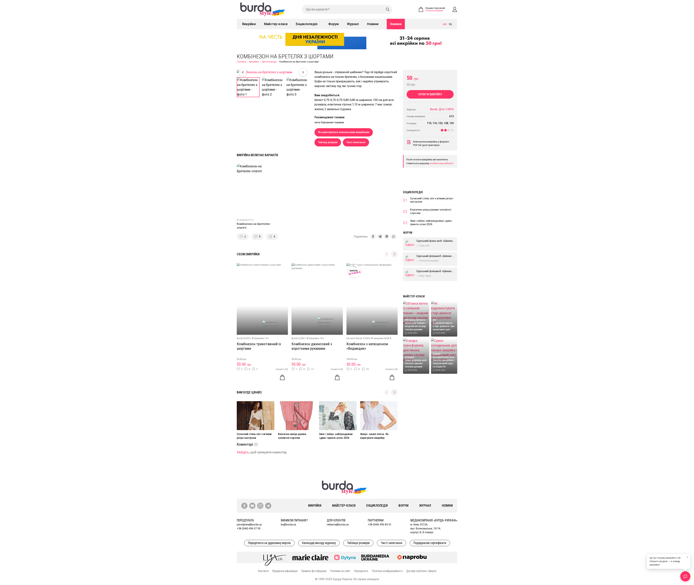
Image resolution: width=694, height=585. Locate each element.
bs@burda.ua (288, 524)
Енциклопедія (306, 24)
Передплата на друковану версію (269, 543)
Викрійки (249, 24)
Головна (241, 61)
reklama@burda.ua (338, 524)
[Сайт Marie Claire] (310, 557)
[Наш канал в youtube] (252, 506)
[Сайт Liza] (275, 557)
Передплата (361, 571)
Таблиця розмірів (358, 543)
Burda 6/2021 (244, 338)
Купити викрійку (430, 94)
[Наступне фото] (303, 72)
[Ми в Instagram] (260, 506)
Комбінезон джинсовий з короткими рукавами (312, 346)
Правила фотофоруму (314, 571)
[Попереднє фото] (243, 72)
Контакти (263, 571)
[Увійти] (454, 9)
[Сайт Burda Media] (375, 557)
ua (444, 24)
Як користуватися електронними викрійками (343, 132)
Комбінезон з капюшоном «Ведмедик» (367, 346)
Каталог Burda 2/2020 (358, 338)
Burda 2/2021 (298, 338)
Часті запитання (355, 142)
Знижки (396, 24)
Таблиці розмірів (327, 142)
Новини (372, 24)
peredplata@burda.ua (249, 524)
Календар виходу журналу (319, 543)
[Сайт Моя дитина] (345, 557)
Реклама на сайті (340, 571)
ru (450, 24)
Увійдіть (243, 452)
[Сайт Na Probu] (413, 557)
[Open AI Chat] (685, 576)
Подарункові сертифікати (430, 543)
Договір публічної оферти (421, 571)
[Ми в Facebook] (244, 506)
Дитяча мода (269, 61)
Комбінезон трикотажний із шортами (259, 346)
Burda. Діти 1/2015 (442, 109)
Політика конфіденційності (387, 571)
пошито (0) (282, 369)
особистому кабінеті (441, 163)
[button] (394, 254)
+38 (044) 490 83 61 (379, 524)
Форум (333, 24)
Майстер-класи (276, 24)
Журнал (353, 24)
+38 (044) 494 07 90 (248, 528)
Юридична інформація (284, 571)
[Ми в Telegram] (268, 506)
